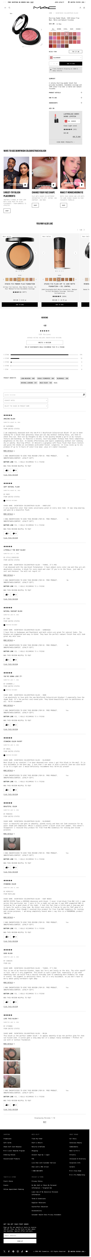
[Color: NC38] (7, 279)
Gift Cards (7, 1142)
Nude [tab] (71, 29)
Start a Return (37, 1142)
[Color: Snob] (78, 34)
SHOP (7, 211)
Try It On (75, 51)
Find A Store (8, 1181)
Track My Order (37, 1138)
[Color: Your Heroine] (50, 38)
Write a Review (45, 343)
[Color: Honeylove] (58, 42)
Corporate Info (74, 1163)
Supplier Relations (39, 1202)
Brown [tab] (59, 29)
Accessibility (37, 1210)
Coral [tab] (65, 29)
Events (6, 1185)
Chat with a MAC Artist (40, 1167)
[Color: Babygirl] (78, 38)
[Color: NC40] (19, 279)
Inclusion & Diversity (77, 1159)
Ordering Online (9, 1155)
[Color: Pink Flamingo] (74, 42)
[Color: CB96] (54, 46)
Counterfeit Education (40, 1206)
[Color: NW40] (71, 279)
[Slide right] (5, 2)
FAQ (33, 1159)
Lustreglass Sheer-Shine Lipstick (72, 115)
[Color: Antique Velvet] (66, 46)
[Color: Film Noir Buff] (74, 38)
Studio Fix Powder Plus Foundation (20, 284)
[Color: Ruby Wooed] (50, 46)
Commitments (73, 1147)
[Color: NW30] (27, 279)
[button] (12, 844)
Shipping (35, 1151)
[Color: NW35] (67, 279)
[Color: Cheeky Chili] (62, 38)
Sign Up (20, 1241)
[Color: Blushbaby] (66, 34)
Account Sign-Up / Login (40, 1155)
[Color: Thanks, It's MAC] (70, 42)
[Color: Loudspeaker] (58, 38)
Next (44, 1122)
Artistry (72, 1155)
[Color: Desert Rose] (62, 34)
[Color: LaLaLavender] (58, 46)
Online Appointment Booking (14, 1189)
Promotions (7, 1138)
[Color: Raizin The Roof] (66, 38)
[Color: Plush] (62, 46)
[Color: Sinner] (70, 38)
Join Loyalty (59, 2)
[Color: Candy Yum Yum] (54, 38)
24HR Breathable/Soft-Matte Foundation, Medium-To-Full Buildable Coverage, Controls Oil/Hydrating (59, 291)
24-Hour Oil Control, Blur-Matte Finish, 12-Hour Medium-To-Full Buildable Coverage (20, 288)
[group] (28, 2)
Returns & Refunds (38, 1147)
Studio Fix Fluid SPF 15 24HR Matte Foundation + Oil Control (59, 285)
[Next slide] (41, 29)
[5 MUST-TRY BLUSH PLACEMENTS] (16, 173)
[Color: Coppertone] (58, 34)
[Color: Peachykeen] (54, 42)
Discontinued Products (12, 1159)
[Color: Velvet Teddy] (70, 34)
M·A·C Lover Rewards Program (14, 1151)
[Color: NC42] (23, 279)
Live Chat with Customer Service (44, 1163)
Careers (72, 1167)
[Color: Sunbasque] (66, 42)
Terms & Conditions (39, 1198)
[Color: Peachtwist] (62, 42)
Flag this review (11, 475)
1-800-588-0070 (37, 1171)
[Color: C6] (15, 279)
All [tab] (53, 29)
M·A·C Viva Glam (75, 1171)
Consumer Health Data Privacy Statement (46, 1214)
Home (50, 13)
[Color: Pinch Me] (74, 34)
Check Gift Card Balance (12, 1147)
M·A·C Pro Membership (77, 1175)
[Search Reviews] (84, 395)
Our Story (72, 1138)
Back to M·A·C (74, 1151)
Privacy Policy (37, 1181)
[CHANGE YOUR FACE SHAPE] (44, 173)
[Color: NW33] (31, 279)
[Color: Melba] (50, 34)
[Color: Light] (86, 279)
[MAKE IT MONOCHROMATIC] (73, 173)
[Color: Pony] (78, 42)
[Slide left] (4, 2)
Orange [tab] (78, 29)
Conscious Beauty (75, 1142)
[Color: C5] (11, 279)
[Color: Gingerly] (54, 34)
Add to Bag (76, 136)
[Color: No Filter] (50, 42)
